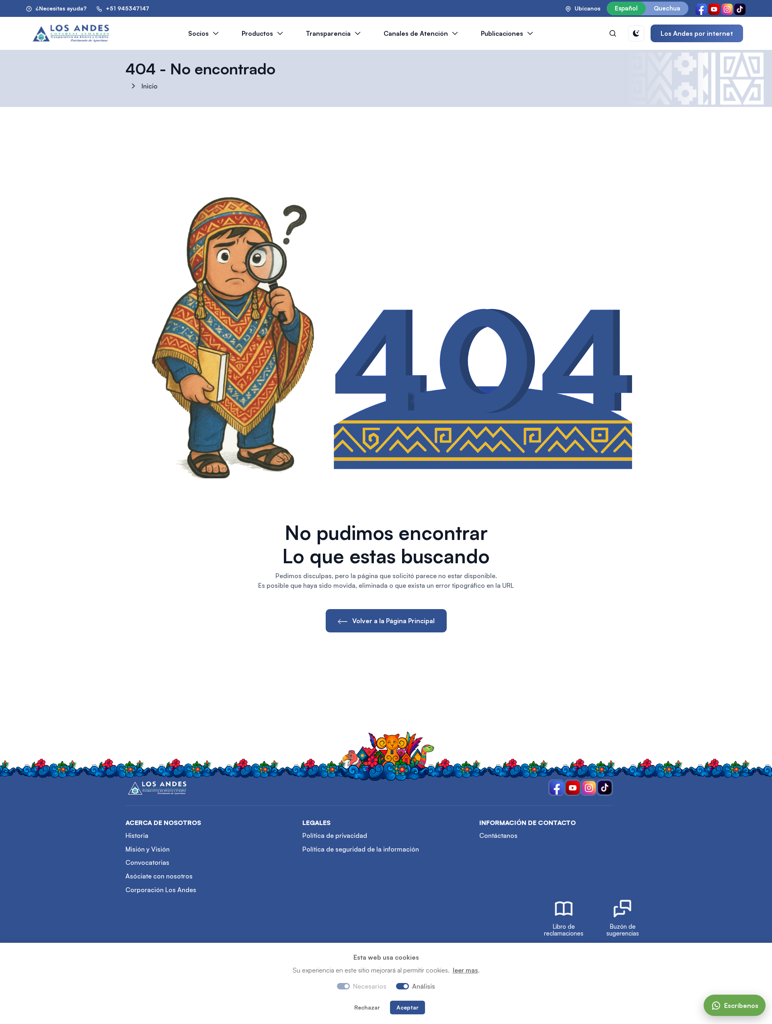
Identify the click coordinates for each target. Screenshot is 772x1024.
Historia (136, 835)
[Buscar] (613, 33)
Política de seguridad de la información (360, 849)
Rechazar (367, 1007)
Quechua (667, 8)
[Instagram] (727, 8)
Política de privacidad (334, 835)
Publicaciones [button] (502, 33)
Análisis (423, 986)
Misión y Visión (147, 849)
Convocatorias (147, 862)
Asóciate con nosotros (159, 876)
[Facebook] (701, 8)
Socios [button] (198, 33)
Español (626, 8)
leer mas (465, 970)
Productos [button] (257, 33)
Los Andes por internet (697, 33)
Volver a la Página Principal (393, 621)
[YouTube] (714, 8)
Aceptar (407, 1007)
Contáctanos (498, 835)
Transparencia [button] (328, 33)
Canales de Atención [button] (416, 33)
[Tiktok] (739, 8)
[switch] (402, 986)
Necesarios (369, 986)
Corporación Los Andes (160, 890)
